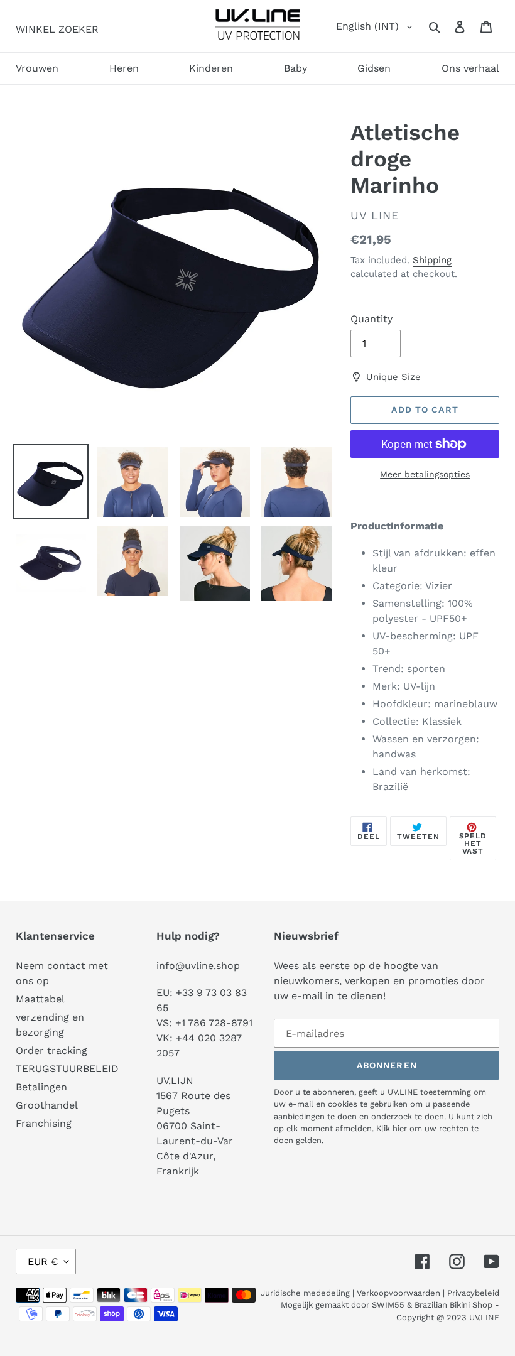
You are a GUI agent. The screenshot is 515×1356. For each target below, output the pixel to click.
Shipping (432, 260)
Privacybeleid (473, 1293)
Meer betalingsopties (425, 474)
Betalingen (41, 1087)
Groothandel (47, 1105)
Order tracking (51, 1050)
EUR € (43, 1261)
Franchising (44, 1123)
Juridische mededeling (305, 1293)
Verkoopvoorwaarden (398, 1293)
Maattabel (40, 999)
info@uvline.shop (198, 966)
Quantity (371, 319)
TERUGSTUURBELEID (67, 1069)
